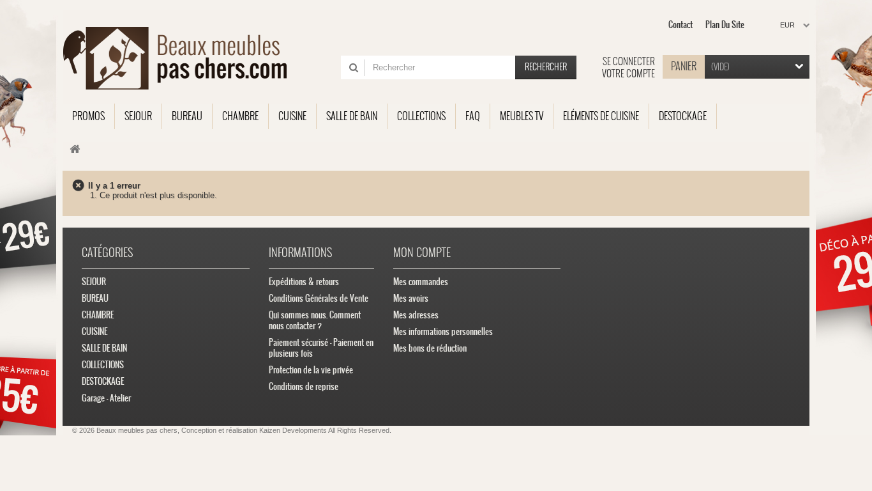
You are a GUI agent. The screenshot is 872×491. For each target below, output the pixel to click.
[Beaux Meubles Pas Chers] (182, 58)
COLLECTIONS (103, 365)
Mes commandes (420, 282)
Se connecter (629, 61)
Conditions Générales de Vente (318, 298)
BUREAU (95, 298)
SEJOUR (94, 282)
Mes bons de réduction (430, 348)
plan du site (724, 25)
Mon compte (422, 252)
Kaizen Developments (293, 430)
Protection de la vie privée (311, 370)
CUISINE (94, 331)
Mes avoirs (410, 298)
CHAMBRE (98, 315)
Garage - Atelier (106, 398)
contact (680, 25)
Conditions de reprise (303, 386)
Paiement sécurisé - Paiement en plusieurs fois (321, 347)
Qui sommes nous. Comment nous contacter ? (315, 320)
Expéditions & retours (304, 282)
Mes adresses (416, 315)
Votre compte (628, 73)
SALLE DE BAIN (104, 348)
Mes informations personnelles (443, 331)
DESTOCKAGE (103, 381)
